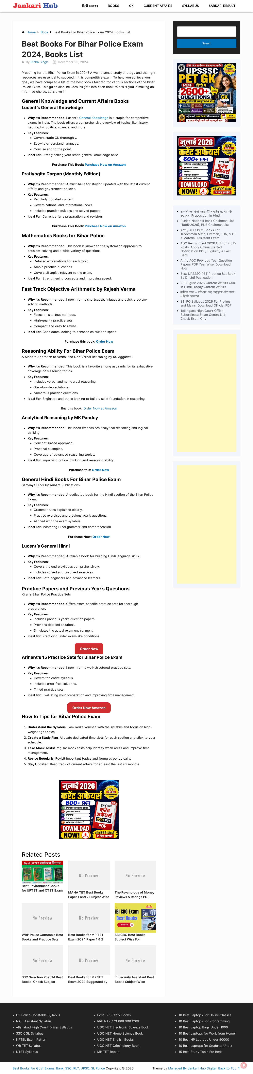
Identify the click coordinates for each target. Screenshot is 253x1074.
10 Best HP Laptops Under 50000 (204, 1039)
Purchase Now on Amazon (105, 164)
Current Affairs (157, 6)
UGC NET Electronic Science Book (123, 1027)
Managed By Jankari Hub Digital (192, 1068)
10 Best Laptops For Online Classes (205, 1015)
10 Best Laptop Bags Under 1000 (203, 1027)
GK (131, 6)
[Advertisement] (206, 393)
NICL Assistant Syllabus (33, 1021)
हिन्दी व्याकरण (90, 6)
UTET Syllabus (27, 1052)
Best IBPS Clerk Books (114, 1015)
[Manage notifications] (244, 1065)
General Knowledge (93, 118)
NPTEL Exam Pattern (31, 1039)
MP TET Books (108, 1052)
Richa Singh (39, 62)
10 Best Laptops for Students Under (205, 1046)
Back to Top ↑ (229, 1068)
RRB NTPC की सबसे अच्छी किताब (118, 1021)
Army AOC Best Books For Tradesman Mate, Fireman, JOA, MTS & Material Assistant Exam (207, 234)
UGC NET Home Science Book (120, 1033)
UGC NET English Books (115, 1039)
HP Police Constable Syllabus (38, 1015)
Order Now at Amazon (100, 408)
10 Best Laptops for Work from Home (207, 1033)
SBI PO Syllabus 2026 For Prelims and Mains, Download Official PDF (205, 303)
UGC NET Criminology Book (118, 1046)
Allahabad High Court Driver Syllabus (44, 1027)
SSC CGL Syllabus (29, 1033)
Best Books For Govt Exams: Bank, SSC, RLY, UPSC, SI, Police (59, 1068)
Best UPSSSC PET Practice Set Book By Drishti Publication (207, 275)
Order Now (104, 341)
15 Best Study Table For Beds (200, 1052)
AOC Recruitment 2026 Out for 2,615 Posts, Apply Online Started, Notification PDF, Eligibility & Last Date (208, 249)
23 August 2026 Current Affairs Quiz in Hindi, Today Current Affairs (208, 285)
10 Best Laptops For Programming (204, 1021)
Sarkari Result (222, 6)
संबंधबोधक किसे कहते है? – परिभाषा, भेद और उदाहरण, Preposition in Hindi (206, 213)
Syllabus (190, 6)
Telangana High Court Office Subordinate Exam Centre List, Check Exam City (203, 315)
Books (113, 6)
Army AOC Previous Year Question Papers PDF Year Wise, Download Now (206, 264)
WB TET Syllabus (28, 1046)
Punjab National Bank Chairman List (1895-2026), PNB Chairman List (207, 223)
